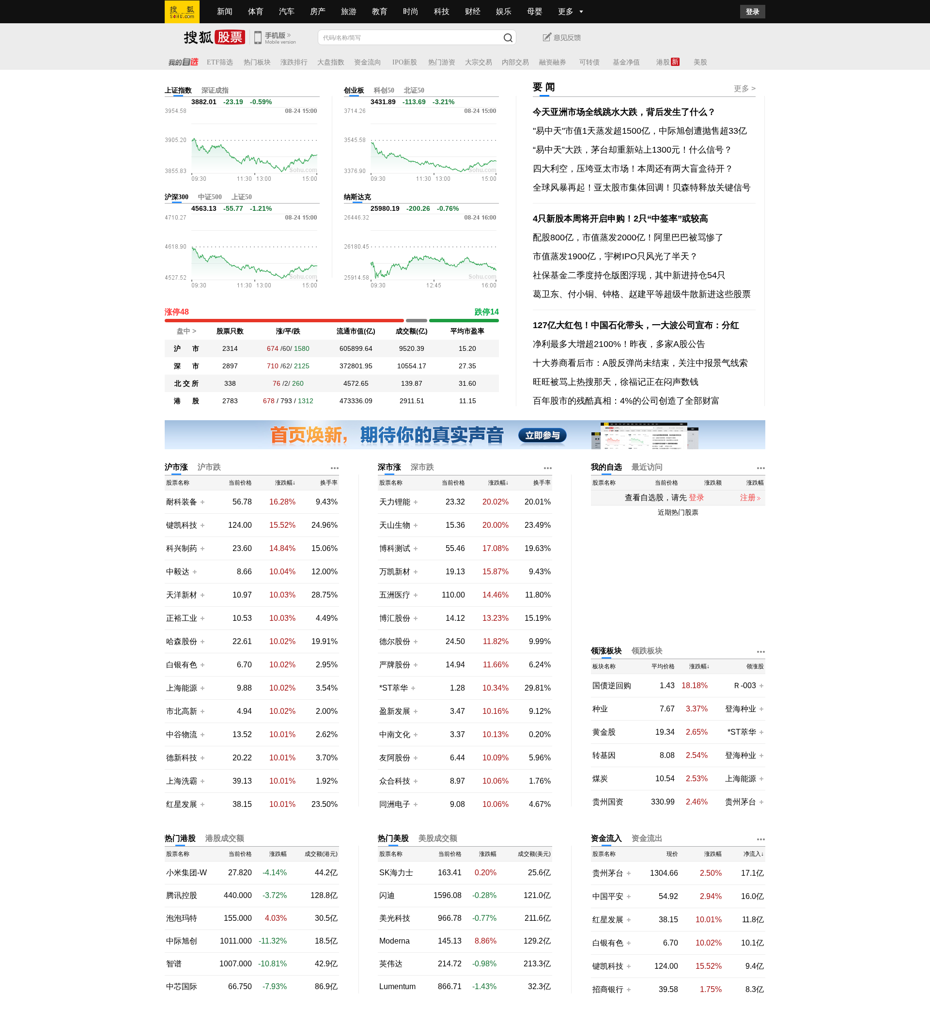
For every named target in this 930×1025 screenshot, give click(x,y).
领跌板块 (647, 651)
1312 (305, 401)
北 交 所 (186, 383)
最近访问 (647, 467)
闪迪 (387, 895)
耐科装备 (181, 502)
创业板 (354, 90)
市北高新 (181, 711)
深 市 (186, 366)
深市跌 (422, 467)
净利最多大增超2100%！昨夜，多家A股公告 (619, 344)
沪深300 (176, 197)
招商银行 (607, 989)
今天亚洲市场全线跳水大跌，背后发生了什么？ (624, 112)
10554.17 (411, 366)
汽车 (286, 11)
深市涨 (389, 467)
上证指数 (178, 90)
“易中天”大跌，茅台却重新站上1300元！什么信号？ (632, 150)
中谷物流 (181, 734)
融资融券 (552, 62)
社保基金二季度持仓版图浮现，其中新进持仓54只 (629, 275)
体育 (256, 11)
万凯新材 (394, 572)
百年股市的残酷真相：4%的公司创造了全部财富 (626, 401)
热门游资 (441, 62)
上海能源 (181, 688)
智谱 (174, 964)
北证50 (414, 90)
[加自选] (202, 501)
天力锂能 (394, 502)
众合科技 (394, 781)
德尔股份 (394, 641)
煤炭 (600, 779)
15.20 (467, 348)
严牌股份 (394, 665)
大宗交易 (478, 62)
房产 (318, 11)
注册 (748, 497)
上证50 (242, 197)
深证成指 (215, 90)
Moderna (394, 941)
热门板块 (257, 62)
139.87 (411, 383)
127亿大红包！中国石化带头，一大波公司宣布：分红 (636, 325)
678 (269, 401)
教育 (380, 11)
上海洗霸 (181, 781)
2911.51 (412, 401)
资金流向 (367, 62)
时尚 (410, 11)
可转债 (589, 62)
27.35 (467, 366)
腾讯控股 (181, 895)
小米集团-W (186, 873)
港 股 (186, 401)
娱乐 (504, 11)
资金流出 (647, 838)
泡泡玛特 (181, 918)
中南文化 (394, 734)
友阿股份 (394, 758)
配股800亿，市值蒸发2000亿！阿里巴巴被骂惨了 (628, 237)
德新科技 (181, 758)
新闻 (224, 11)
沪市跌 (209, 467)
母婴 (534, 11)
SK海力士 (396, 873)
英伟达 (391, 964)
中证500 (210, 197)
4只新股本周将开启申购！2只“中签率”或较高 (620, 218)
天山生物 (394, 525)
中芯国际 (181, 987)
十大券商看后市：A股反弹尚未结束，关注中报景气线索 (640, 363)
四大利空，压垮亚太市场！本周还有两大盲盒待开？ (633, 168)
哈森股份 (181, 641)
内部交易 (515, 62)
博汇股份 (394, 618)
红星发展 (181, 804)
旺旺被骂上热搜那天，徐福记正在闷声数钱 (615, 382)
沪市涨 (176, 467)
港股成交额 (224, 838)
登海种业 (740, 709)
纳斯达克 (357, 197)
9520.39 (411, 348)
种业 (600, 709)
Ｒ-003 (745, 685)
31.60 (467, 383)
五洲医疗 (394, 595)
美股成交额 (437, 838)
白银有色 (181, 665)
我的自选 (606, 467)
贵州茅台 (740, 802)
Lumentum (397, 987)
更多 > (745, 88)
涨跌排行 (294, 62)
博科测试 (394, 548)
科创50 (384, 90)
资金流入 (606, 838)
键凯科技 (181, 525)
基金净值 (626, 62)
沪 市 (186, 348)
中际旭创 (181, 941)
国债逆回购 (611, 686)
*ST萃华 (394, 688)
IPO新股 (404, 62)
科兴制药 (181, 548)
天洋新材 (181, 595)
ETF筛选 (220, 62)
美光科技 (394, 918)
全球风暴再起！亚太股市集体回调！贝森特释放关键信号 (642, 187)
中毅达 (177, 572)
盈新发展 (394, 711)
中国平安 (607, 896)
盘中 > (186, 331)
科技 (442, 11)
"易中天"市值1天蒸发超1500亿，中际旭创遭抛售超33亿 (640, 131)
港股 (663, 62)
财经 (472, 11)
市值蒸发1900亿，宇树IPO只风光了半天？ (615, 256)
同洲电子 (394, 804)
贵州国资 (607, 802)
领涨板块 (606, 651)
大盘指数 (330, 62)
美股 (700, 62)
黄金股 (604, 732)
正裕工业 (181, 618)
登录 (753, 12)
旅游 (348, 11)
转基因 (604, 755)
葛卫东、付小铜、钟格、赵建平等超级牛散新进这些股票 (642, 294)
